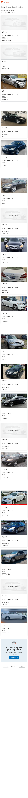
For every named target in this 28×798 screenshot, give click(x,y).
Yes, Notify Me (14, 657)
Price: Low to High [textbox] (9, 12)
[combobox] (10, 12)
